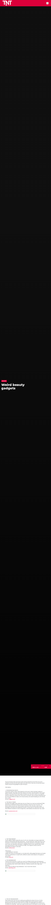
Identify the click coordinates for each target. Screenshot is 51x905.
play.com (11, 857)
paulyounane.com (13, 811)
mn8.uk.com (12, 848)
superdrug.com (11, 868)
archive (4, 381)
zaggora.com (12, 799)
